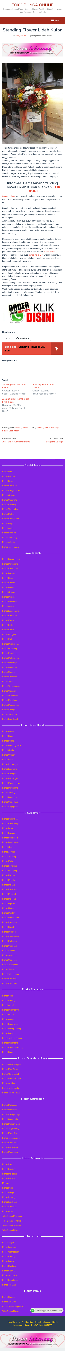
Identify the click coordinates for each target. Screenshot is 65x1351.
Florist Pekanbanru (10, 1009)
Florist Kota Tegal (10, 718)
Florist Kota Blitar (10, 983)
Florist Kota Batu (9, 978)
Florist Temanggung (11, 686)
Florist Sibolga (8, 1083)
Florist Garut (7, 759)
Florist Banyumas (10, 568)
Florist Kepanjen (9, 889)
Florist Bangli (8, 1261)
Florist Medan (8, 1014)
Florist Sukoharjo (9, 499)
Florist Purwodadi (9, 601)
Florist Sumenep (9, 959)
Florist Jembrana (9, 1275)
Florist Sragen (8, 671)
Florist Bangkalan (10, 818)
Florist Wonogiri (9, 690)
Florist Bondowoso (10, 842)
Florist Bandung (9, 532)
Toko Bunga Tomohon (11, 1220)
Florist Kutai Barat (10, 1142)
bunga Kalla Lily (35, 254)
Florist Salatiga (8, 709)
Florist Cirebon (8, 754)
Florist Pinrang (8, 1197)
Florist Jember (8, 851)
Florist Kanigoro (9, 832)
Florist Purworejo (9, 662)
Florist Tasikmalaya (10, 546)
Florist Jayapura (9, 1301)
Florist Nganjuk (8, 903)
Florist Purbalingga (10, 657)
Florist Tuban (8, 969)
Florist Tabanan (9, 1284)
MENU (57, 20)
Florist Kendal (8, 620)
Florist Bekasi (8, 740)
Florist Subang (8, 792)
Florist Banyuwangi (10, 823)
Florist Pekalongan (10, 643)
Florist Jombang (9, 856)
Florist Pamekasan (10, 917)
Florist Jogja (7, 528)
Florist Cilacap (8, 495)
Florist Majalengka (10, 778)
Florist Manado (8, 1178)
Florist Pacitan (8, 912)
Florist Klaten (8, 625)
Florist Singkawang (10, 1128)
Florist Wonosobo (10, 695)
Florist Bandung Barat (11, 745)
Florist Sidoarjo (8, 950)
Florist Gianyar (8, 1270)
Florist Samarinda (10, 1119)
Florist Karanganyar (10, 518)
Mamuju (5, 1183)
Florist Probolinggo (10, 936)
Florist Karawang (9, 768)
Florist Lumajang (9, 870)
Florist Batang (8, 573)
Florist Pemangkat (10, 1151)
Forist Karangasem (10, 1251)
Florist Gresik (8, 847)
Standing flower (9, 196)
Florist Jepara (8, 606)
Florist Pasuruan (9, 922)
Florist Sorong (8, 1296)
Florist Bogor (7, 523)
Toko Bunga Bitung (10, 1230)
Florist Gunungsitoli (10, 1073)
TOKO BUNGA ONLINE (32, 5)
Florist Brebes (8, 513)
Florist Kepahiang (10, 1023)
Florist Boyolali (8, 582)
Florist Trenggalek (10, 509)
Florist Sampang (9, 945)
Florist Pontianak (9, 1109)
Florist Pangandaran (11, 490)
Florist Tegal (7, 681)
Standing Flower (21, 427)
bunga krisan (49, 251)
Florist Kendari (8, 1168)
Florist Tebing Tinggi (11, 1092)
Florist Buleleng (9, 1265)
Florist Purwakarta (10, 787)
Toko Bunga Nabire (10, 1311)
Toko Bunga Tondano (11, 1225)
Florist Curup (7, 1019)
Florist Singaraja (9, 1242)
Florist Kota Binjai (10, 1069)
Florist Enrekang (9, 1201)
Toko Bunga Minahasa (12, 1216)
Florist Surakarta (9, 714)
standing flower (43, 427)
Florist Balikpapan (10, 1104)
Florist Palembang (10, 1042)
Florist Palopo (8, 1192)
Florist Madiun (8, 476)
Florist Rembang (9, 667)
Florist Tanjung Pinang (12, 1037)
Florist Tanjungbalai (10, 1087)
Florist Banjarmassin (11, 1123)
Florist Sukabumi (9, 797)
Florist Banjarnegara (11, 559)
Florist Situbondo (9, 955)
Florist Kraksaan (9, 941)
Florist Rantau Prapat (11, 1078)
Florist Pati (7, 471)
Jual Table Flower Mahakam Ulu (16, 440)
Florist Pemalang (9, 653)
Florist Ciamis (8, 731)
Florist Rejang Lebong (11, 1028)
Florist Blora (7, 481)
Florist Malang (8, 884)
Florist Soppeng (9, 1206)
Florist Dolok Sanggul (11, 1064)
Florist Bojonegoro (10, 837)
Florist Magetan (9, 879)
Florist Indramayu (10, 764)
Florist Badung (8, 1256)
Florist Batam (8, 1033)
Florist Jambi (8, 1005)
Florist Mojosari (9, 898)
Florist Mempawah (10, 1147)
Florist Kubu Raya (10, 1133)
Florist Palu (7, 1164)
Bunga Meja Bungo (54, 440)
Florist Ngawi (8, 908)
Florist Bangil (8, 927)
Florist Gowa (7, 1211)
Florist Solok (7, 995)
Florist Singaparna (10, 806)
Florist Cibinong (9, 504)
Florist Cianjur (8, 750)
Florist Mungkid (9, 634)
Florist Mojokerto (9, 894)
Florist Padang (8, 1000)
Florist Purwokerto (10, 563)
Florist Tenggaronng (11, 1137)
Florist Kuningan (9, 773)
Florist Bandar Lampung (12, 1047)
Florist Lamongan (9, 865)
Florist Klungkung (10, 1279)
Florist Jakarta (8, 542)
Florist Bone (7, 1187)
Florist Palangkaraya (11, 1114)
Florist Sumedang (10, 801)
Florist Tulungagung (10, 974)
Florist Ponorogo (9, 931)
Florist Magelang (9, 648)
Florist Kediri (7, 861)
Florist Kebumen (9, 485)
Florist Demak (8, 596)
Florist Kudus (8, 629)
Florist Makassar (9, 1173)
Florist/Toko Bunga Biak (12, 1306)
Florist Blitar (7, 828)
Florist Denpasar (9, 1247)
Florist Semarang (9, 537)
